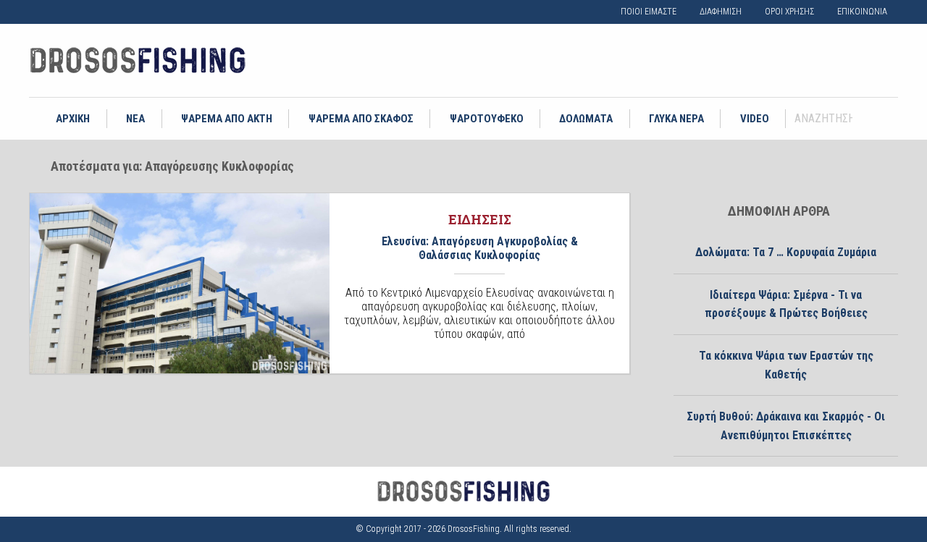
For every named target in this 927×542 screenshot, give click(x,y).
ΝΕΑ (135, 118)
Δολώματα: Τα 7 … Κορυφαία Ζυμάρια (785, 252)
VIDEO (754, 118)
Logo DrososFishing (137, 60)
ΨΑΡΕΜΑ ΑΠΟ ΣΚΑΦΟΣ (361, 118)
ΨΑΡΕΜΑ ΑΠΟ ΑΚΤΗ (226, 118)
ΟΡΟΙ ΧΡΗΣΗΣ (789, 12)
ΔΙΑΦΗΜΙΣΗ (721, 12)
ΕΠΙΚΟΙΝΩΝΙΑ (862, 12)
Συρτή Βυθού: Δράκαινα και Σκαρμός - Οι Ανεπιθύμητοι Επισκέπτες (786, 426)
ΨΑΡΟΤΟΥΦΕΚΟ (487, 118)
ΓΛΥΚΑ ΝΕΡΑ (676, 118)
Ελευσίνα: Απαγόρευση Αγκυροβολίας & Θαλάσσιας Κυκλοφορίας (480, 248)
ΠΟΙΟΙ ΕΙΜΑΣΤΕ (648, 12)
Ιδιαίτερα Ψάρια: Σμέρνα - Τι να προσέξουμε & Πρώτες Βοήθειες (786, 304)
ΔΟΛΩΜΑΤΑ (586, 118)
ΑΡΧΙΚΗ (73, 118)
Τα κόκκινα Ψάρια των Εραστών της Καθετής (786, 365)
